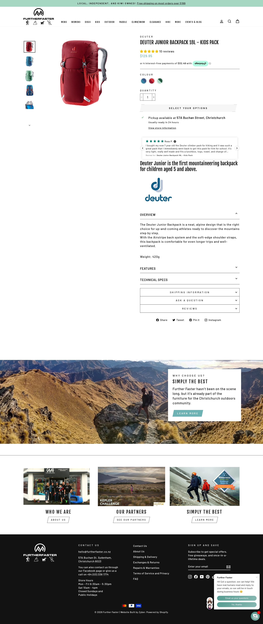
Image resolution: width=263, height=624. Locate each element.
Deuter (146, 36)
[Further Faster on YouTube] (202, 577)
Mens (64, 22)
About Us (58, 520)
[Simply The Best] (205, 486)
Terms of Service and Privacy (151, 573)
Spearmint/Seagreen (160, 81)
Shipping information (190, 292)
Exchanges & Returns (146, 562)
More (178, 22)
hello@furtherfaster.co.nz (94, 551)
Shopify (164, 612)
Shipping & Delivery (145, 556)
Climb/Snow (138, 22)
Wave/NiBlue (144, 81)
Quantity (148, 90)
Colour (146, 74)
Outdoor (110, 22)
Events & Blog (193, 22)
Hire (168, 22)
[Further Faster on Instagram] (190, 577)
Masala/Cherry (152, 81)
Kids (97, 22)
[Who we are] (58, 486)
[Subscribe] (228, 566)
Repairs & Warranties (146, 567)
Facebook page (92, 570)
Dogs (88, 22)
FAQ (135, 578)
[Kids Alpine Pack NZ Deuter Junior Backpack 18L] (158, 206)
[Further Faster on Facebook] (196, 577)
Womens (75, 22)
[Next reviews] (237, 148)
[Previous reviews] (143, 148)
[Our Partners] (132, 486)
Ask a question (190, 300)
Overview (148, 214)
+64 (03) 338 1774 (98, 574)
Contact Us (140, 545)
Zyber (142, 612)
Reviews (190, 308)
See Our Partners (131, 520)
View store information (162, 127)
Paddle (123, 22)
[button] (149, 51)
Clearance (155, 22)
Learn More (187, 413)
